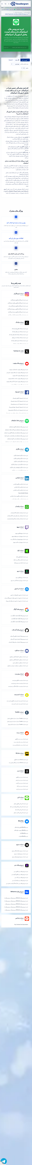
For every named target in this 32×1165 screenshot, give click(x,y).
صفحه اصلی (26, 12)
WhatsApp (27, 9)
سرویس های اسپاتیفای (18, 12)
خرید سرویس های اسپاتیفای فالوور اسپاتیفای (19, 47)
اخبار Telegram (19, 9)
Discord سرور (4, 9)
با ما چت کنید (12, 9)
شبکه (16, 60)
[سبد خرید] (5, 3)
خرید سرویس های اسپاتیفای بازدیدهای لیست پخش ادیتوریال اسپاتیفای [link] (16, 13)
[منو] (1, 3)
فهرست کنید (24, 60)
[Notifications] (8, 3)
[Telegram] (3, 1161)
